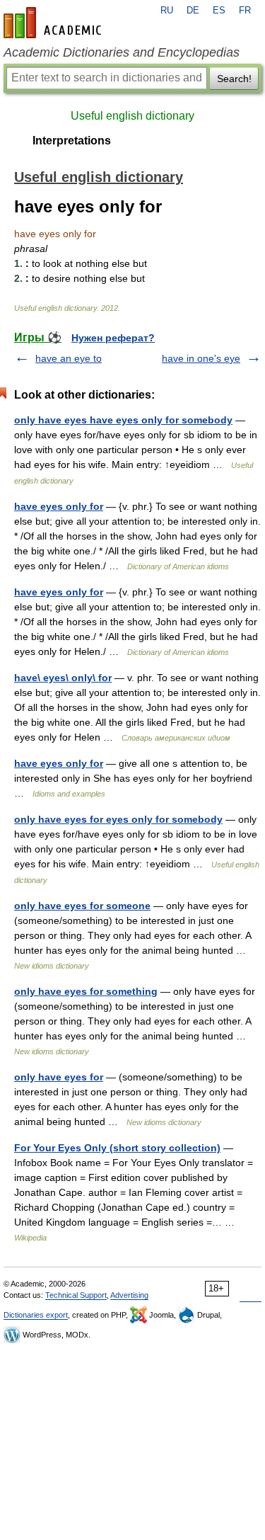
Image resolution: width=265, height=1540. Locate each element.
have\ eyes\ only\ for (63, 677)
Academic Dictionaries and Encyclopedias (122, 52)
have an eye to (68, 358)
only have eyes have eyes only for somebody (123, 420)
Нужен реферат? (113, 337)
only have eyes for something (86, 991)
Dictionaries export (36, 1315)
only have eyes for (58, 1077)
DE (193, 11)
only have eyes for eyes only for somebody (118, 819)
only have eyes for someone (82, 905)
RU (166, 11)
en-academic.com (54, 22)
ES (219, 11)
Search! (234, 78)
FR (245, 11)
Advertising (129, 1295)
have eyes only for (58, 506)
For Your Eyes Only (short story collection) (117, 1147)
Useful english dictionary (132, 116)
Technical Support (76, 1295)
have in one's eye (201, 358)
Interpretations (72, 141)
